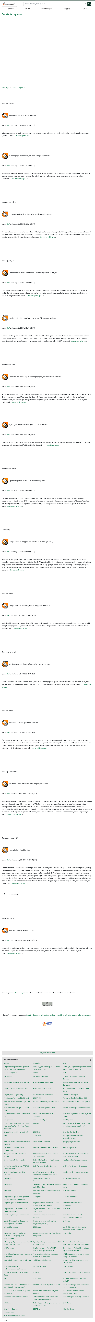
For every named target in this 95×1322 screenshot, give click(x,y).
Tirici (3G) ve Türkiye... (71, 1196)
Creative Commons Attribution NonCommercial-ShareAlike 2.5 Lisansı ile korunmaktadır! (58, 1015)
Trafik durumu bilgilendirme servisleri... (77, 1107)
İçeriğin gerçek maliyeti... (72, 1141)
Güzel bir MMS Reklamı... (42, 1141)
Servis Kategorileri (13, 14)
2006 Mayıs (37, 1227)
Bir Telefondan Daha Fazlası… (44, 1094)
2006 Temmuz (9, 1248)
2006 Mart (66, 1209)
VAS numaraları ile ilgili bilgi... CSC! (75, 1098)
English (5, 1320)
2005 (64, 1073)
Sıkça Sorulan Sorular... (71, 1132)
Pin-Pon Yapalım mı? (70, 1148)
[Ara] (89, 4)
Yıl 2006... (36, 1123)
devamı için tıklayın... (23, 136)
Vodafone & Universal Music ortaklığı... (17, 1082)
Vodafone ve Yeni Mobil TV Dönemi (16, 1098)
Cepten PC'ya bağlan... (71, 1094)
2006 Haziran (67, 1233)
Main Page (5, 88)
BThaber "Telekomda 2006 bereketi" (17, 1297)
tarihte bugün (46, 8)
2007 (5, 1278)
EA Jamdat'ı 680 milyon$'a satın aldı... (46, 1101)
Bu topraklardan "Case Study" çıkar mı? (77, 1101)
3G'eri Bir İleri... (68, 1309)
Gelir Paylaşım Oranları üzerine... (45, 1166)
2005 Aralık (37, 1098)
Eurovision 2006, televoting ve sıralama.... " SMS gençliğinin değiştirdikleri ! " (15, 1235)
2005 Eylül (36, 1132)
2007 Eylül (36, 1309)
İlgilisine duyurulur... (70, 1190)
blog (64, 1063)
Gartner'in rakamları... (41, 1076)
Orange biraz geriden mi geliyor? (16, 1132)
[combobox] (53, 4)
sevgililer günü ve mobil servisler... (16, 1202)
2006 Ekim (7, 1178)
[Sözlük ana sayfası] (9, 4)
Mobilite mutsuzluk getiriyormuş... (75, 1160)
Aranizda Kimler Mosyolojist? (43, 1082)
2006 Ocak (37, 1135)
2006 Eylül (36, 1272)
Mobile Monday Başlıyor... (72, 1178)
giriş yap (67, 8)
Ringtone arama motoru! (42, 1088)
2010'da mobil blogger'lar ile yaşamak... (77, 1272)
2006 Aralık (8, 1190)
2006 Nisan (67, 1221)
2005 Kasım (8, 1076)
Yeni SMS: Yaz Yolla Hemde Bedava (45, 1148)
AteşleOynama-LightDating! (14, 1094)
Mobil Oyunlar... (68, 1120)
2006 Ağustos (68, 1266)
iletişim (6, 1063)
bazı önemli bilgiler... (40, 1120)
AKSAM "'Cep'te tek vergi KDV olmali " (76, 1297)
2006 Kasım (8, 1184)
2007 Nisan (7, 1303)
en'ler (27, 8)
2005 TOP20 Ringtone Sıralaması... (75, 1166)
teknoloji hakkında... (11, 1227)
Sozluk (35, 1073)
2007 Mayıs (67, 1303)
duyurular (36, 1063)
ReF (8, 125)
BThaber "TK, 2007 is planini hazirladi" (46, 1284)
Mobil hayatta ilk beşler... (42, 1260)
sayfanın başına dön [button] (47, 1053)
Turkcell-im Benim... (11, 1309)
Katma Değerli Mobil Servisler (14, 1160)
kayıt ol (84, 8)
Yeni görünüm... (9, 1120)
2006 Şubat (37, 1196)
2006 (5, 1135)
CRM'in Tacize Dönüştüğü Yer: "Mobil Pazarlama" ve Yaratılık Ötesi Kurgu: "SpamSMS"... (17, 1126)
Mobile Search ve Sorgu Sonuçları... (75, 1172)
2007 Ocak (37, 1278)
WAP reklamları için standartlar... (44, 1107)
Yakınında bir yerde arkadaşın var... (16, 1088)
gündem (11, 8)
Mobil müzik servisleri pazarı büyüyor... (18, 1260)
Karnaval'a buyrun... (40, 1266)
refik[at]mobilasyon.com (19, 993)
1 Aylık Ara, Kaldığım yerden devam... (17, 1215)
